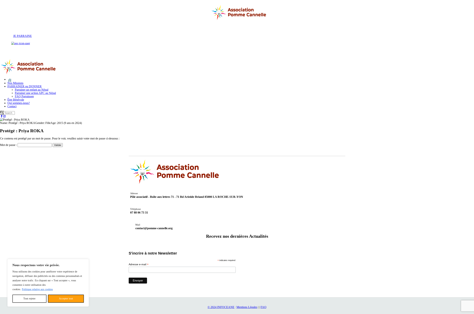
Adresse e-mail (138, 264)
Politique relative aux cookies (37, 289)
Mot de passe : (9, 144)
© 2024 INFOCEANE (221, 307)
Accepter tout (66, 298)
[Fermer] (85, 262)
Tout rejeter (29, 298)
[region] (48, 283)
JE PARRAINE (22, 35)
